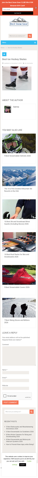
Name (4, 370)
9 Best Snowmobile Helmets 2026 (17, 156)
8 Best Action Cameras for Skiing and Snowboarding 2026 (18, 435)
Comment (5, 344)
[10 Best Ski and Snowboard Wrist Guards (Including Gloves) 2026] (19, 209)
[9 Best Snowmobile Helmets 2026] (19, 143)
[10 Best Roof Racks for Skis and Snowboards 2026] (19, 242)
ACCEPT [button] (22, 464)
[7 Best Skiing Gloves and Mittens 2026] (19, 308)
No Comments (29, 63)
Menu (4, 42)
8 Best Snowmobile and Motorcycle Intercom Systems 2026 (18, 440)
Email (4, 378)
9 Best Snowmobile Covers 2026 (17, 287)
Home (2, 47)
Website (5, 385)
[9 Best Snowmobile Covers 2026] (19, 275)
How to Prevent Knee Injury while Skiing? (20, 444)
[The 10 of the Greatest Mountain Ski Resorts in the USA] (19, 176)
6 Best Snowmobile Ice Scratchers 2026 (20, 432)
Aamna (16, 107)
